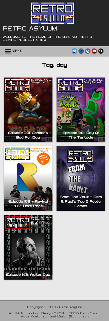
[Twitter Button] (74, 51)
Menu (17, 51)
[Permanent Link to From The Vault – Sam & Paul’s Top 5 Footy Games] (81, 178)
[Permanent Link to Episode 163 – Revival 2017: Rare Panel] (28, 178)
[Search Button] (100, 51)
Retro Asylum (30, 28)
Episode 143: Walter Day (28, 274)
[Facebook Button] (81, 51)
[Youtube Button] (94, 51)
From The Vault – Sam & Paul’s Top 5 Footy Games (81, 201)
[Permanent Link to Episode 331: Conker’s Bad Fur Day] (28, 110)
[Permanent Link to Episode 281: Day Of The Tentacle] (81, 110)
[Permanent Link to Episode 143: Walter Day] (28, 247)
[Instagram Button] (87, 51)
